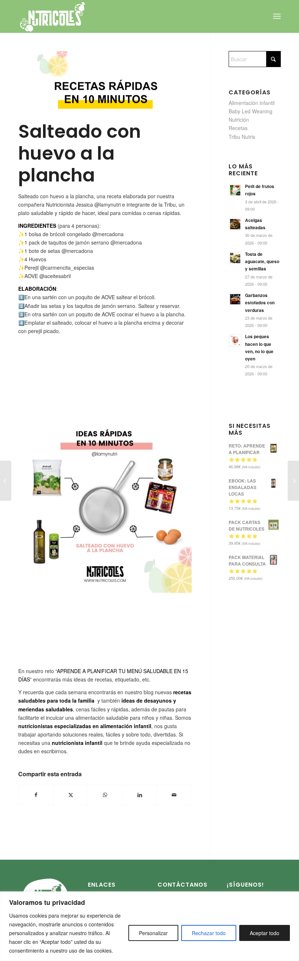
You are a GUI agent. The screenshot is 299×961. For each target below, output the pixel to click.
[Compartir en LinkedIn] (140, 795)
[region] (149, 926)
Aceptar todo (264, 933)
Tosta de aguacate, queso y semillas (262, 261)
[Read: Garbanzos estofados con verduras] (235, 299)
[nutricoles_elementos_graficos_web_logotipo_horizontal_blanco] (52, 16)
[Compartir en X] (71, 795)
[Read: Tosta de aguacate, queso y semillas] (235, 258)
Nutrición (239, 119)
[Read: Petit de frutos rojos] (235, 190)
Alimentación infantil (252, 102)
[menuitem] (277, 16)
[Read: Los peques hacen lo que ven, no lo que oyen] (235, 340)
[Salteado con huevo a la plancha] (105, 84)
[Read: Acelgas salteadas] (235, 224)
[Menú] (277, 16)
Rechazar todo (209, 933)
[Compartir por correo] (174, 795)
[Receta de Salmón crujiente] (5, 481)
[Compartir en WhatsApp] (105, 795)
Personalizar (153, 933)
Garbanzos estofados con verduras (260, 302)
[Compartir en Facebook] (36, 795)
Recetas (238, 128)
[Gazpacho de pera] (293, 481)
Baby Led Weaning (250, 111)
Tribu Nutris (242, 136)
